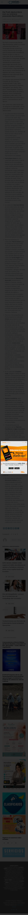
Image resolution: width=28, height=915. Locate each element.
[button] (26, 442)
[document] (14, 457)
